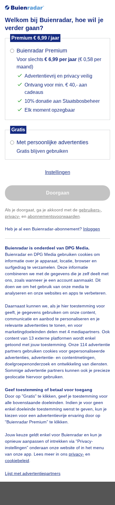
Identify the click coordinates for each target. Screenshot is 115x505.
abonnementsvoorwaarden (54, 216)
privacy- (12, 216)
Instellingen (57, 172)
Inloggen (91, 228)
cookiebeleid (17, 460)
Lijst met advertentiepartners (32, 473)
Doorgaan (57, 192)
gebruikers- (90, 209)
